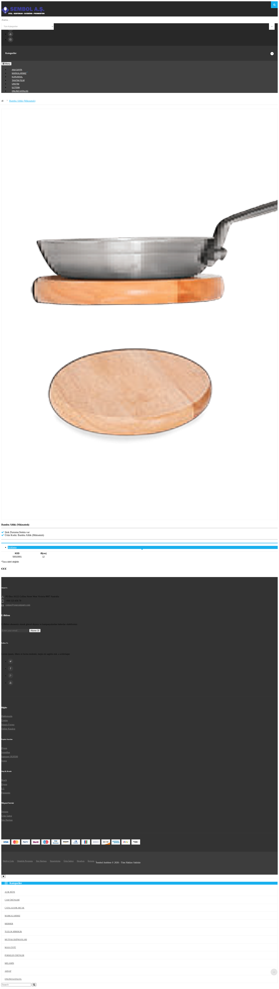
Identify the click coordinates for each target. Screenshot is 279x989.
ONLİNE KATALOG (13, 979)
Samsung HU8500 (9, 756)
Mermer (9, 924)
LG (2, 788)
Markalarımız (12, 916)
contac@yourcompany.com (17, 605)
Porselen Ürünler (14, 955)
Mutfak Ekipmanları (16, 939)
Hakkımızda (6, 716)
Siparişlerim (55, 861)
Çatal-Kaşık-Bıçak (14, 908)
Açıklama (12, 547)
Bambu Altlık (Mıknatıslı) (22, 101)
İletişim (4, 811)
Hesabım (80, 861)
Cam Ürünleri (12, 900)
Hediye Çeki (8, 861)
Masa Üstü (10, 947)
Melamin (9, 963)
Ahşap (8, 971)
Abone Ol (35, 630)
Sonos (4, 761)
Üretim (4, 720)
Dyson (4, 748)
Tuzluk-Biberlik (13, 932)
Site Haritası (7, 820)
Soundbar (5, 752)
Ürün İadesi (6, 816)
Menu (7, 64)
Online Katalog (8, 729)
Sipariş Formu (7, 724)
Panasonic (5, 793)
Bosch (4, 780)
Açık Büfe (10, 892)
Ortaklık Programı (25, 861)
